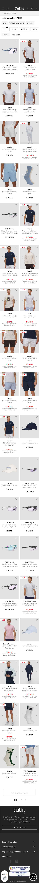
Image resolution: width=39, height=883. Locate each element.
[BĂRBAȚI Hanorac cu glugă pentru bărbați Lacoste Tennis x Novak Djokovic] (29, 257)
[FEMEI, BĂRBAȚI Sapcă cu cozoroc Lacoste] (29, 426)
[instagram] (17, 861)
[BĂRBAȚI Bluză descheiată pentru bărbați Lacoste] (9, 672)
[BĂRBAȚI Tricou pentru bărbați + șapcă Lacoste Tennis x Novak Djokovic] (29, 214)
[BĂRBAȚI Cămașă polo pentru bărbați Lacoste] (29, 93)
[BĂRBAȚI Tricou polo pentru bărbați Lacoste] (29, 51)
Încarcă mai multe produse (19, 793)
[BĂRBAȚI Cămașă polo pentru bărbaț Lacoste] (9, 426)
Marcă (14, 29)
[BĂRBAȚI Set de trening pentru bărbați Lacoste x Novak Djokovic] (29, 132)
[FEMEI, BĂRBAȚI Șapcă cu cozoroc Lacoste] (9, 469)
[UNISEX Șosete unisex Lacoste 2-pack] (29, 175)
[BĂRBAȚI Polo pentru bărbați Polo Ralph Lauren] (29, 587)
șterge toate (16, 34)
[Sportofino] (19, 8)
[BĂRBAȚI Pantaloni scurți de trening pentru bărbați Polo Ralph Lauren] (29, 756)
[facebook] (11, 861)
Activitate (24, 29)
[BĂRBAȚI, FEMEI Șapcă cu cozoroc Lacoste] (29, 629)
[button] (16, 41)
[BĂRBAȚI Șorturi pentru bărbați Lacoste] (9, 132)
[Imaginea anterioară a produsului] (2, 51)
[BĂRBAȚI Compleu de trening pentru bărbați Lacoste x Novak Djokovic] (29, 672)
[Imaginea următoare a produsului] (17, 51)
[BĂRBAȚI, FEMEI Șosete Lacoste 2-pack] (29, 714)
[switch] (4, 879)
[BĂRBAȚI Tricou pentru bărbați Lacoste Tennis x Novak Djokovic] (9, 93)
